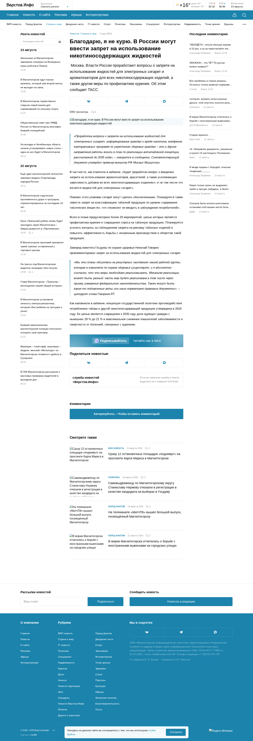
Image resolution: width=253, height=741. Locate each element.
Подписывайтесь (113, 341)
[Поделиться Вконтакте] (89, 101)
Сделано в (28, 735)
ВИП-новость (14, 24)
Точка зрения (212, 24)
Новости (29, 15)
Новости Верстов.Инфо (71, 703)
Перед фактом (33, 24)
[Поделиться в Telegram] (126, 101)
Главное (13, 15)
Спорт (107, 24)
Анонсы (62, 680)
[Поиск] (244, 15)
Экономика (136, 24)
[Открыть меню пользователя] (234, 15)
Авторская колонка (106, 697)
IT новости (94, 24)
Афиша (76, 15)
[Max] (215, 632)
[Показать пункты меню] (244, 24)
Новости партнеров (69, 686)
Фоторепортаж (172, 24)
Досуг (61, 674)
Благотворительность (107, 703)
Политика (120, 24)
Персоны (100, 680)
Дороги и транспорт (69, 715)
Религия (62, 709)
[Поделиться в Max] (164, 101)
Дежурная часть (75, 24)
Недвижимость (192, 24)
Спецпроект (153, 24)
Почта (98, 709)
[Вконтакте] (147, 632)
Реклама (61, 15)
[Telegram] (181, 632)
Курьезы (228, 24)
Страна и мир (54, 24)
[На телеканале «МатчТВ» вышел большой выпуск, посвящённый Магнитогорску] (87, 515)
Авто (60, 692)
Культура (100, 686)
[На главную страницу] (20, 5)
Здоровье (100, 668)
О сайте (44, 15)
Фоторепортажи (97, 15)
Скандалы (63, 697)
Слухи (98, 674)
